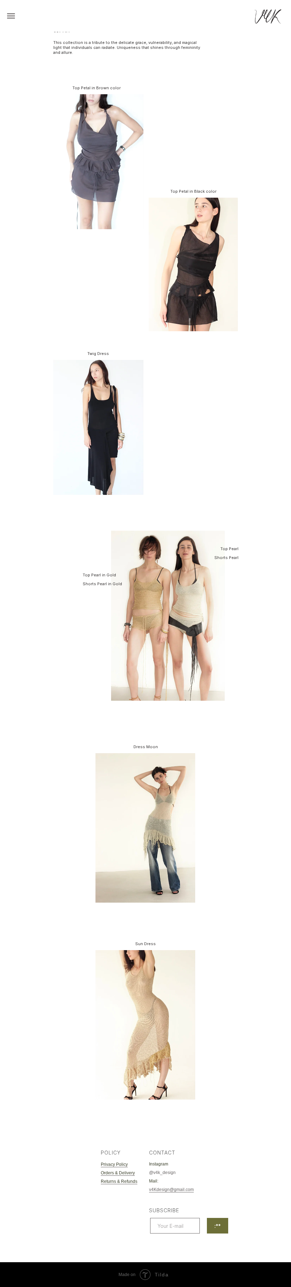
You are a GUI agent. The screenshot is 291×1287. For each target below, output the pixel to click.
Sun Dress (145, 943)
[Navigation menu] (11, 15)
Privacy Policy (114, 1164)
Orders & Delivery (118, 1172)
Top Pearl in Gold (99, 574)
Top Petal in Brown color (96, 87)
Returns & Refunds (119, 1181)
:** (217, 1226)
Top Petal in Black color (193, 191)
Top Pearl (229, 548)
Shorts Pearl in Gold (102, 583)
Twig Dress (98, 353)
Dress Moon (145, 746)
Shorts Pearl (226, 557)
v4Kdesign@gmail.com (171, 1189)
